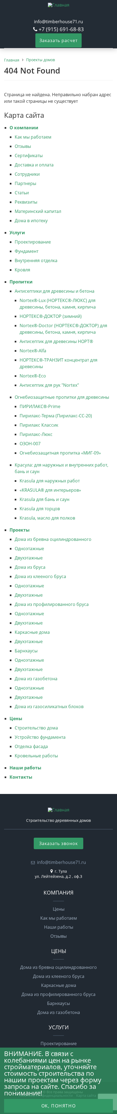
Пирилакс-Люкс (36, 434)
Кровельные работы (36, 756)
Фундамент (26, 251)
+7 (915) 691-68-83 (61, 29)
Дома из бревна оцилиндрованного (53, 539)
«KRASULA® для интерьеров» (50, 490)
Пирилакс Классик (39, 425)
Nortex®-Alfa (33, 351)
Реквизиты (26, 202)
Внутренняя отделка (36, 260)
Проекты (20, 530)
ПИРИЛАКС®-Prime (40, 406)
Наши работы (25, 768)
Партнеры (25, 183)
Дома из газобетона (36, 679)
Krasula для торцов (40, 509)
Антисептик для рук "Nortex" (49, 385)
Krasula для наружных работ (50, 481)
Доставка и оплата (34, 165)
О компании (24, 128)
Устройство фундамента (40, 737)
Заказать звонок (58, 843)
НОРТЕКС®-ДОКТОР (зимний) (51, 316)
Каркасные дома (32, 632)
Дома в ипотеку (31, 221)
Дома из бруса (30, 567)
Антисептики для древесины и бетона (54, 291)
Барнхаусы (26, 651)
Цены (16, 719)
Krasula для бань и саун (44, 499)
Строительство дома (36, 728)
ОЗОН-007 (30, 444)
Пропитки (21, 282)
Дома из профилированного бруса (52, 604)
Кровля (22, 270)
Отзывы (23, 146)
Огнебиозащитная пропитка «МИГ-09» (60, 453)
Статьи (22, 193)
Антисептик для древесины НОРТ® (56, 341)
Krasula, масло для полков (47, 518)
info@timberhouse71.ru (58, 22)
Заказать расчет (58, 40)
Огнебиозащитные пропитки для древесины (62, 397)
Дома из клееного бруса (40, 576)
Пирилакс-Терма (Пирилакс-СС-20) (56, 416)
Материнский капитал (38, 211)
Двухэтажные (29, 558)
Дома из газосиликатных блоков (49, 706)
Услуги (17, 233)
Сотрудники (27, 174)
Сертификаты (29, 156)
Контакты (21, 777)
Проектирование (33, 242)
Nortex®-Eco (33, 376)
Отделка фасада (31, 746)
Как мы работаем (33, 137)
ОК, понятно (58, 1106)
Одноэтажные (29, 549)
